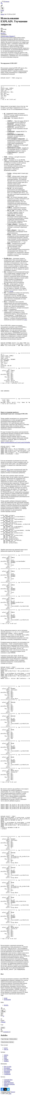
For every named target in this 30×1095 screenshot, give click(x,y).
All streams (6, 1)
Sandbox (6, 1061)
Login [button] (2, 10)
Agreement (7, 1072)
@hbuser (3, 1022)
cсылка (11, 291)
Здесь (8, 469)
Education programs (9, 1084)
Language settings (5, 1092)
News (5, 1056)
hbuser (2, 14)
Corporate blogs (8, 1079)
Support (13, 1092)
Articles (6, 1055)
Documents (7, 1071)
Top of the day (4, 1039)
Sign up (6, 1049)
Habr (9, 1093)
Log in (6, 1048)
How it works (7, 1066)
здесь (25, 319)
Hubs (5, 1058)
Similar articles (13, 1039)
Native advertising (9, 1082)
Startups (6, 1085)
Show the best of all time (7, 1042)
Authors (6, 1059)
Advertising (7, 1081)
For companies (8, 1069)
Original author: (8, 36)
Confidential (7, 1074)
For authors (7, 1068)
